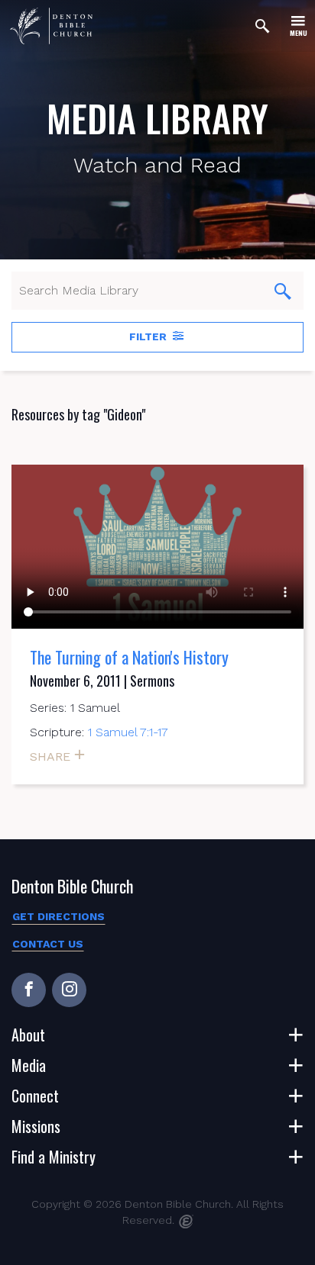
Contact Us (47, 944)
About (28, 1034)
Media (28, 1065)
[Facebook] (28, 990)
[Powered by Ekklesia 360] (186, 1221)
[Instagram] (69, 990)
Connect (35, 1095)
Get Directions (58, 916)
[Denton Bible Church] (51, 26)
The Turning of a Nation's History (129, 657)
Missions (35, 1126)
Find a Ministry (53, 1157)
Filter (149, 336)
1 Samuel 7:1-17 (128, 732)
